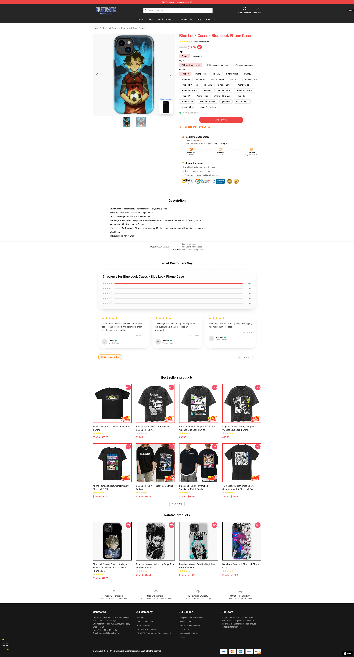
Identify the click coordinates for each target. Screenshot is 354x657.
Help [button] (349, 654)
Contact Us (184, 629)
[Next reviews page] (253, 357)
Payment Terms (186, 621)
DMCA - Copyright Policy (147, 629)
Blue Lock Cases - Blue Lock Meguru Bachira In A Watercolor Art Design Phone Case (110, 567)
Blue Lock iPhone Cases (133, 28)
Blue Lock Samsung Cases (193, 249)
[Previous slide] (97, 75)
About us (140, 618)
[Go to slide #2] (141, 122)
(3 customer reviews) (200, 42)
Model (182, 69)
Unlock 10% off (5, 644)
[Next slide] (170, 75)
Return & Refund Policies (190, 625)
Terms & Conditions (145, 621)
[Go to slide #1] (126, 122)
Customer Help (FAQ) (188, 633)
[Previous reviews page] (239, 357)
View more (177, 504)
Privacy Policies (143, 625)
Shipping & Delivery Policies (191, 618)
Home (96, 28)
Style (181, 60)
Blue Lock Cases (110, 28)
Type (181, 52)
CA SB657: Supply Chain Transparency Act (155, 633)
